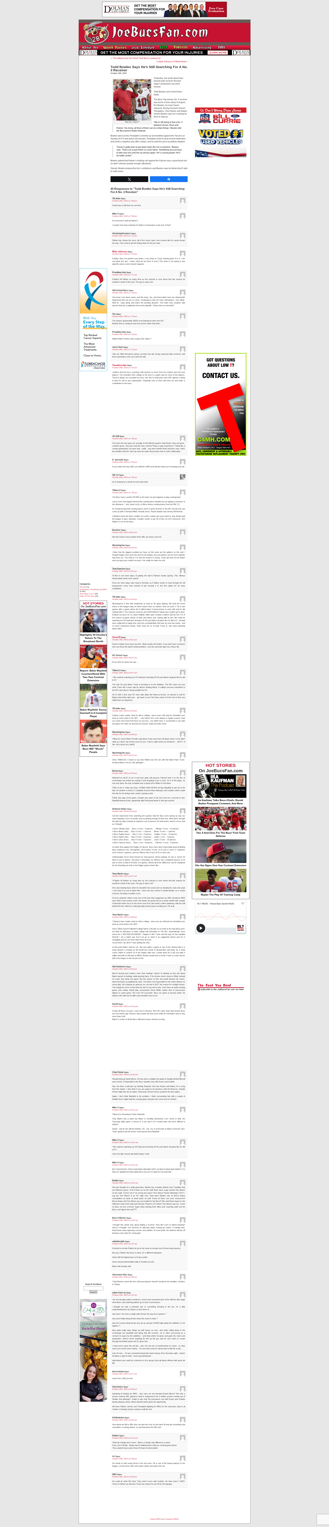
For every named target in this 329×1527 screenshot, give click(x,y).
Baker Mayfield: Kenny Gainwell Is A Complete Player (93, 713)
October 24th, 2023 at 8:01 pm (124, 532)
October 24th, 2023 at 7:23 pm (124, 368)
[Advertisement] (93, 109)
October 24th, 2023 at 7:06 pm (124, 201)
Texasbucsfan (119, 365)
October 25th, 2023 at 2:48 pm (124, 1459)
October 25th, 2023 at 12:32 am (125, 1165)
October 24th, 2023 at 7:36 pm (124, 439)
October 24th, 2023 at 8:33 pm (124, 711)
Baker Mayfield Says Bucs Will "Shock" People (93, 748)
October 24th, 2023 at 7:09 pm (124, 216)
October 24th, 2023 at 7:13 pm (124, 236)
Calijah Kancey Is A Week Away (171, 61)
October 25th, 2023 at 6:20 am (124, 1420)
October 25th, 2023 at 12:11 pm (125, 1438)
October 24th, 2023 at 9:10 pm (124, 773)
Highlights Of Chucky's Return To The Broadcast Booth (93, 638)
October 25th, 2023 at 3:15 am (124, 1295)
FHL (81, 587)
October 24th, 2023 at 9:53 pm (124, 969)
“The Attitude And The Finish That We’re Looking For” (136, 58)
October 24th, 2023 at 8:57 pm (124, 755)
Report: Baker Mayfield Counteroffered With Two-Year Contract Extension (93, 675)
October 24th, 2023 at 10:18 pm (125, 1006)
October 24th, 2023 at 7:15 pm (124, 254)
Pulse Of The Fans (87, 596)
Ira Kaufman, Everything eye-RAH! (93, 589)
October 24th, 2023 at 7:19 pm (124, 316)
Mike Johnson (119, 251)
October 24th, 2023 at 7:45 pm (124, 462)
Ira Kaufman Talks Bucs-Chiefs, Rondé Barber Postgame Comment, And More (220, 802)
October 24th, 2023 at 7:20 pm (124, 334)
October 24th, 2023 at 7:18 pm (124, 293)
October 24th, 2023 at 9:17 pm (124, 876)
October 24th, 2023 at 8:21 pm (124, 640)
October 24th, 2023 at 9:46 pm (124, 917)
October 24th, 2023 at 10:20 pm (125, 1074)
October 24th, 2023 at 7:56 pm (124, 493)
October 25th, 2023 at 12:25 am (125, 1142)
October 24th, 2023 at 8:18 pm (124, 599)
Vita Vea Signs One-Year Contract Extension (220, 865)
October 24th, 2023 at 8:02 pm (124, 548)
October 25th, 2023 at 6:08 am (124, 1389)
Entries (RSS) (155, 1519)
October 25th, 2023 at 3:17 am (124, 1374)
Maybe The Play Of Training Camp (220, 894)
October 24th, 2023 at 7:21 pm (124, 349)
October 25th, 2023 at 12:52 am (125, 1220)
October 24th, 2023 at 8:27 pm (124, 658)
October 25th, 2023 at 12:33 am (125, 1183)
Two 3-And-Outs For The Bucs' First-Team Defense (220, 834)
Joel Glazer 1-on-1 (87, 594)
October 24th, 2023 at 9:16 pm (124, 811)
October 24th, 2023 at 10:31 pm (125, 1110)
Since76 (116, 637)
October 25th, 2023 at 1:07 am (124, 1244)
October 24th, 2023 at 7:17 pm (124, 275)
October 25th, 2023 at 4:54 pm (124, 1477)
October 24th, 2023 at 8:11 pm (124, 571)
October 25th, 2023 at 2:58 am (124, 1277)
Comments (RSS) (171, 1519)
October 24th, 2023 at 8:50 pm (124, 734)
